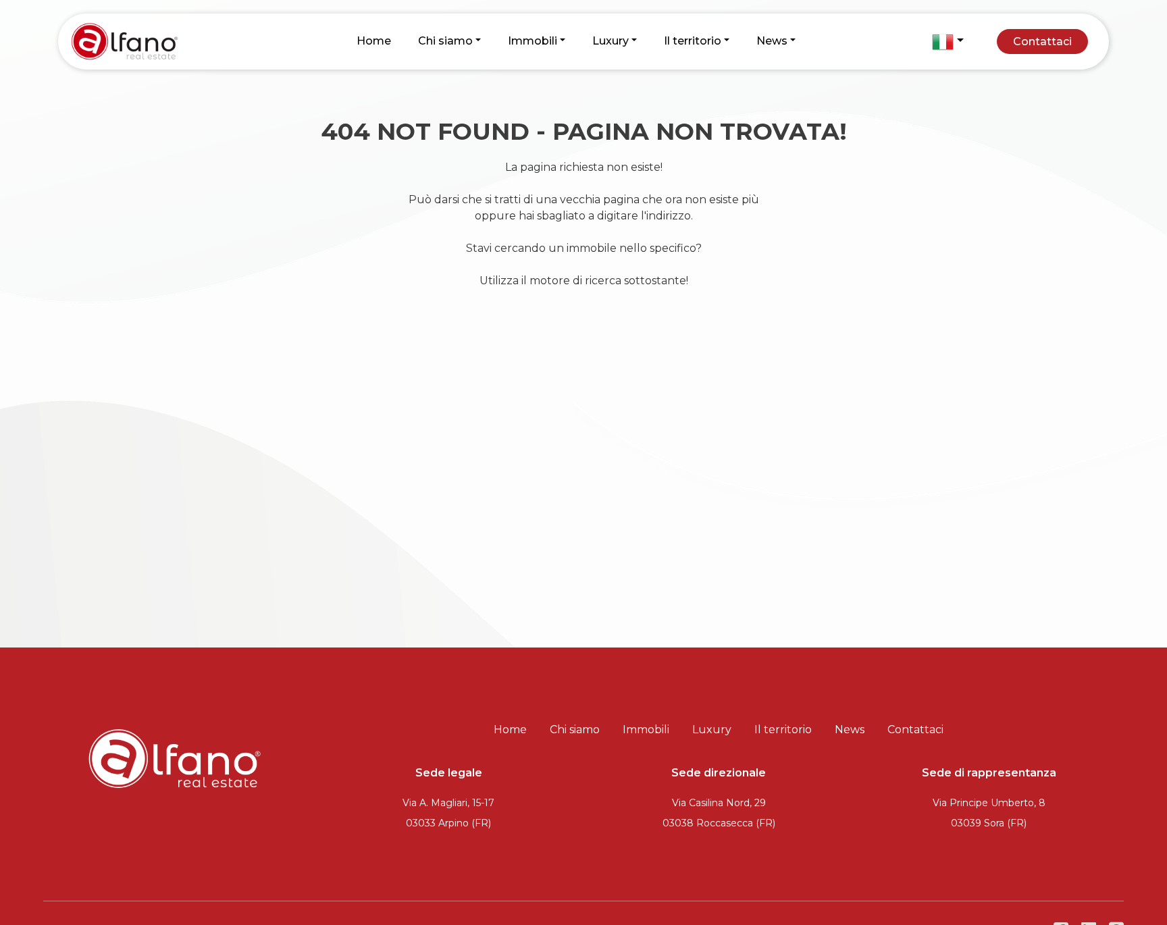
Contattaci (1042, 41)
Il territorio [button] (692, 40)
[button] (947, 42)
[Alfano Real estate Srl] (148, 40)
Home (374, 40)
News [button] (771, 40)
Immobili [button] (532, 40)
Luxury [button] (610, 40)
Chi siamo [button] (445, 40)
